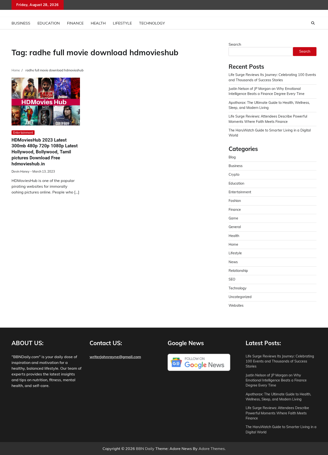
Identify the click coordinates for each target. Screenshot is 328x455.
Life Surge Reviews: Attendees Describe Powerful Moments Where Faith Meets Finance (277, 413)
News (233, 262)
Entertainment (23, 132)
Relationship (238, 270)
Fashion (235, 201)
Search (235, 44)
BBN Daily (145, 448)
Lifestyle (122, 23)
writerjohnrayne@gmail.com (115, 356)
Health (98, 23)
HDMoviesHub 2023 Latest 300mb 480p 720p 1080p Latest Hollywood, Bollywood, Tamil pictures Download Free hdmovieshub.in (45, 152)
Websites (236, 305)
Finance (75, 23)
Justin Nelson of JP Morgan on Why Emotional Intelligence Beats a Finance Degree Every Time (276, 380)
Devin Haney (21, 171)
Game (233, 218)
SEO (232, 279)
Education (48, 23)
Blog (232, 157)
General (235, 227)
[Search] (312, 23)
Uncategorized (240, 297)
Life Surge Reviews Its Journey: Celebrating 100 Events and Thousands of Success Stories (280, 361)
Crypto (234, 174)
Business (21, 23)
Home (233, 244)
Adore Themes (212, 448)
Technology (152, 23)
